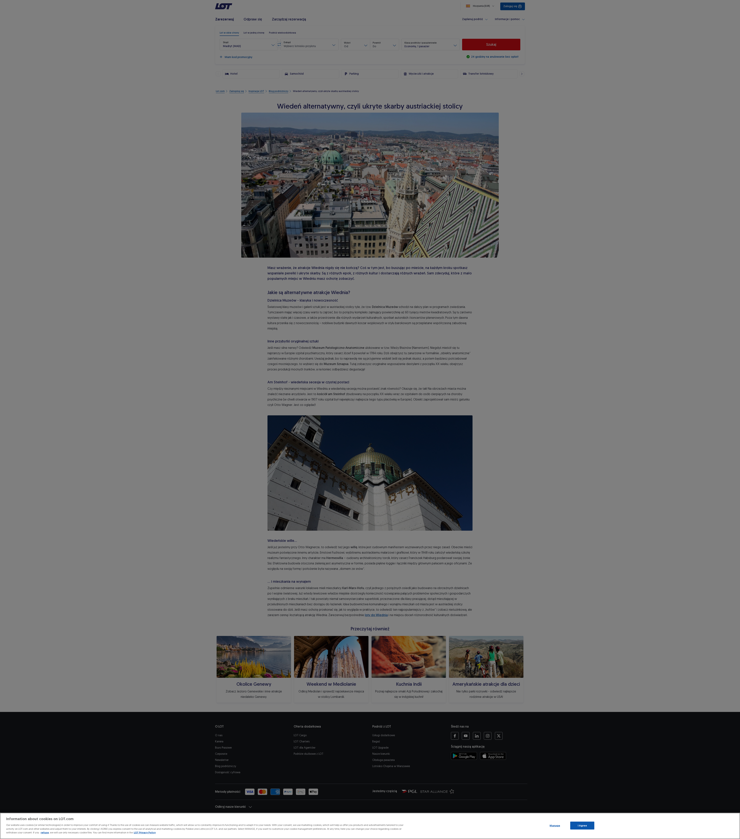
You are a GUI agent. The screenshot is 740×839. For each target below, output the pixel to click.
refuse (45, 832)
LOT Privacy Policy (145, 832)
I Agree (582, 825)
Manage (555, 825)
